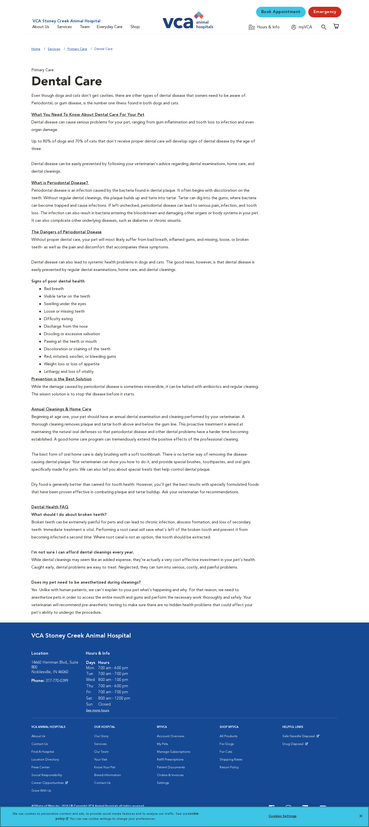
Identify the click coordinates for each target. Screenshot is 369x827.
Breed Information (107, 775)
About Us (40, 27)
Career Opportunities (48, 784)
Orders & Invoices (170, 775)
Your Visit (100, 759)
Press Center (40, 767)
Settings (163, 783)
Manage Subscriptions (173, 751)
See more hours (97, 710)
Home (35, 49)
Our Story (101, 736)
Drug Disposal (295, 745)
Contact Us (39, 744)
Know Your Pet (104, 767)
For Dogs (227, 744)
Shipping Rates (231, 759)
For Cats (226, 751)
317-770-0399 (57, 681)
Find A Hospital (42, 751)
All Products (228, 736)
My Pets (162, 744)
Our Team (101, 751)
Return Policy (229, 767)
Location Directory (45, 759)
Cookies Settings (282, 816)
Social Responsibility (46, 775)
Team (85, 27)
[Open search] (325, 27)
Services (64, 27)
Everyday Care (109, 27)
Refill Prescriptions (170, 759)
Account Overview (170, 736)
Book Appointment (280, 12)
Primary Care (77, 49)
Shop (135, 27)
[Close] (360, 815)
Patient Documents (171, 767)
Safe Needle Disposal (299, 737)
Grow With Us (41, 790)
